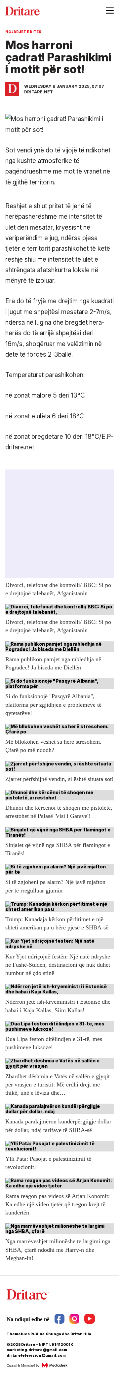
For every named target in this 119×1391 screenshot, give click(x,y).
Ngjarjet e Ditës (23, 32)
